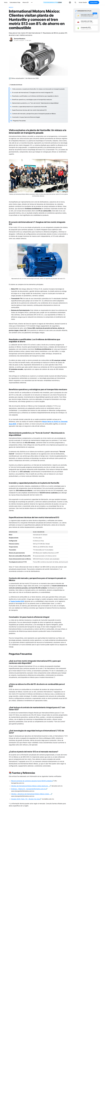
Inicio (5, 2)
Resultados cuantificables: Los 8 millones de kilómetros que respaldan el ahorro (35, 96)
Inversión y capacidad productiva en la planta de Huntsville (29, 106)
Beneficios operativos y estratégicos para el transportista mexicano (32, 99)
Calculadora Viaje (15, 2)
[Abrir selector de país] (70, 2)
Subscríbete (93, 2)
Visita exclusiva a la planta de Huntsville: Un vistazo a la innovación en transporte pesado (38, 89)
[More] (31, 2)
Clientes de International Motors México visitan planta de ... (30, 786)
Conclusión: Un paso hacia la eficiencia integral (26, 117)
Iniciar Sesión (83, 2)
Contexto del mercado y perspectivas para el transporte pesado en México (34, 113)
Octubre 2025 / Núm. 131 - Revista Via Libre (25, 799)
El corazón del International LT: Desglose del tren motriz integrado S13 (32, 92)
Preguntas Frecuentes (19, 120)
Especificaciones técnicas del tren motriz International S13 (29, 110)
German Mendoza (19, 38)
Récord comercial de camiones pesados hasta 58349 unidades (31, 781)
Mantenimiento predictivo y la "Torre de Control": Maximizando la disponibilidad (35, 103)
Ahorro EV (26, 2)
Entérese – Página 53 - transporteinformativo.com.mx (28, 789)
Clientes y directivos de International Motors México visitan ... (31, 794)
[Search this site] (75, 2)
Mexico (11, 7)
